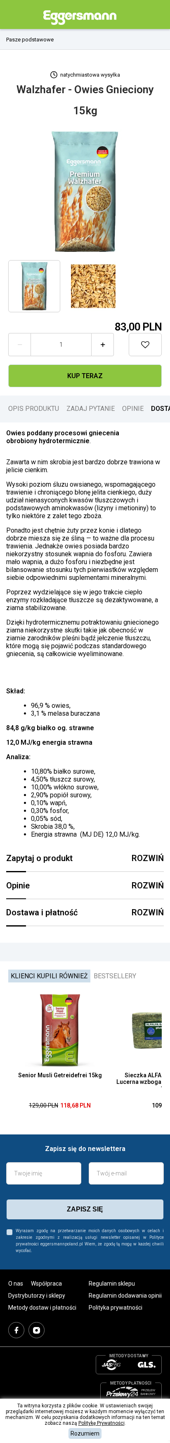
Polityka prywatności (115, 1307)
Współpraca (46, 1283)
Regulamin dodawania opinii (125, 1295)
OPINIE (133, 409)
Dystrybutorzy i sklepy (36, 1295)
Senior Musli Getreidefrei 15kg (60, 1075)
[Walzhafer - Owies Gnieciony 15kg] (85, 192)
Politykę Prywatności (101, 1423)
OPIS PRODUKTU (33, 409)
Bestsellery (115, 976)
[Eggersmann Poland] (80, 17)
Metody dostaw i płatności (42, 1307)
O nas (15, 1283)
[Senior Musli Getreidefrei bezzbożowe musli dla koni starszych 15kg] (60, 1030)
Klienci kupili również (49, 976)
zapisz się (85, 1209)
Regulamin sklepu (112, 1283)
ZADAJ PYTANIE (90, 409)
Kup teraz (85, 376)
